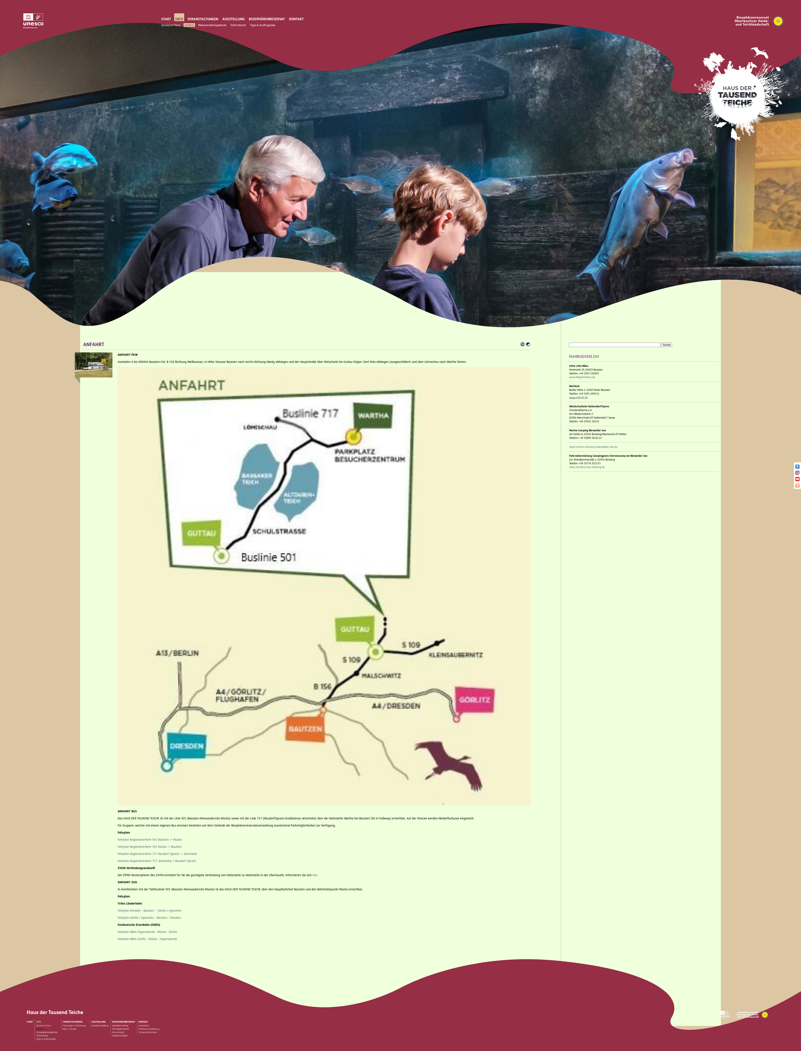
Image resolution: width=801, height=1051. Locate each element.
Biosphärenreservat (267, 19)
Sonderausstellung (100, 1026)
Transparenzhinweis (148, 1032)
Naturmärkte (118, 1032)
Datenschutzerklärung (149, 1029)
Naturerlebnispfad (120, 1029)
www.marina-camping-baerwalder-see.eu (593, 446)
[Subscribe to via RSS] (797, 486)
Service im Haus (170, 25)
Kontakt (296, 19)
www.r (572, 397)
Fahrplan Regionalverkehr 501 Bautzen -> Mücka (150, 840)
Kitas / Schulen (70, 1029)
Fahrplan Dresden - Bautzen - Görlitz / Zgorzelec (150, 910)
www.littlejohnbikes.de (582, 377)
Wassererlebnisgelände (212, 25)
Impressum (144, 1026)
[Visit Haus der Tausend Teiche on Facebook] (797, 467)
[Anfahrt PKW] (324, 804)
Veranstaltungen (202, 19)
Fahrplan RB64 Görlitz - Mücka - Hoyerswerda (147, 939)
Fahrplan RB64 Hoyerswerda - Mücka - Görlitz (147, 932)
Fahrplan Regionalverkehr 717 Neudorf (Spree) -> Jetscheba (157, 854)
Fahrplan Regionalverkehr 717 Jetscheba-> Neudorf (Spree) (157, 861)
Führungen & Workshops (74, 1026)
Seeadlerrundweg (120, 1026)
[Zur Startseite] (741, 142)
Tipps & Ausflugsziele (262, 25)
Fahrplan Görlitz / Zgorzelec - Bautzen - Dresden (149, 918)
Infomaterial (238, 25)
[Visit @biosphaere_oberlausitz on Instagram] (797, 474)
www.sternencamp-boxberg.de (587, 467)
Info (179, 19)
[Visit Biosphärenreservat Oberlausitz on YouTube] (797, 480)
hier (314, 875)
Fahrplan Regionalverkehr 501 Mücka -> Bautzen (150, 847)
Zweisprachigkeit (120, 1036)
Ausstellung (233, 19)
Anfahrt (189, 25)
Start (166, 19)
